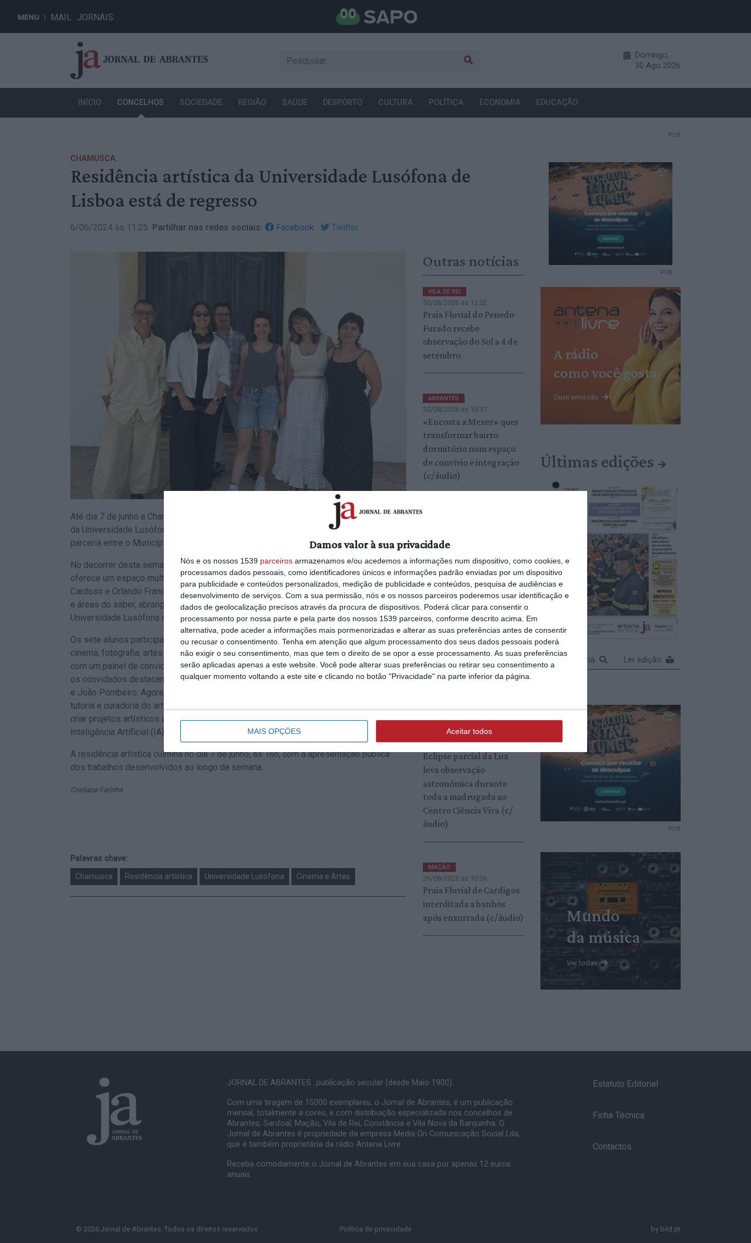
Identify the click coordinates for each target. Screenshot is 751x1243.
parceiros (276, 561)
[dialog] (375, 621)
